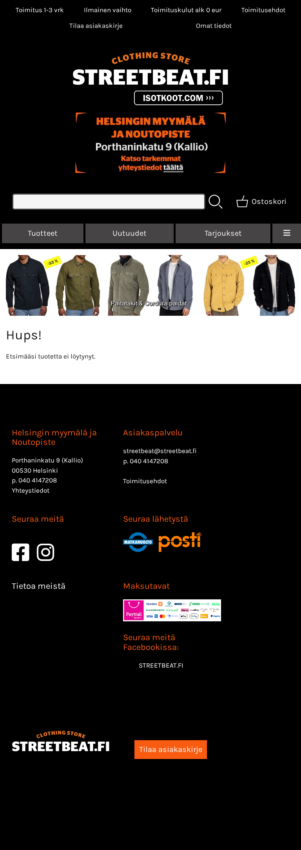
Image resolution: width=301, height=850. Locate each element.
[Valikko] (286, 233)
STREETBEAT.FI (161, 665)
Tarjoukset (223, 233)
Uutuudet (129, 233)
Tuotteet (43, 233)
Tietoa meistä (38, 586)
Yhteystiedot (30, 490)
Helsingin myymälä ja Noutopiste (54, 437)
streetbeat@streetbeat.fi (160, 451)
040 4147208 (37, 480)
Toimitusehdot (263, 10)
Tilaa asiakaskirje (96, 25)
